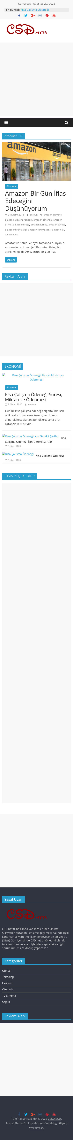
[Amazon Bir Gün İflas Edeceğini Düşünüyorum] (36, 145)
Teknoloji (8, 977)
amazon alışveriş (52, 214)
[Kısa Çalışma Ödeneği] (18, 454)
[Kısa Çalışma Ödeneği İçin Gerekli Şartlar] (30, 436)
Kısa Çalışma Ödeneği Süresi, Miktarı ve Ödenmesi (33, 396)
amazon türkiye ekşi (16, 229)
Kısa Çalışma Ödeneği (34, 10)
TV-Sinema (9, 995)
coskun (34, 214)
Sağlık (6, 1002)
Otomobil (8, 989)
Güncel (6, 970)
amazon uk (58, 229)
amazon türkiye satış (39, 229)
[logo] (28, 908)
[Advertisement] (36, 79)
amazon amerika (42, 219)
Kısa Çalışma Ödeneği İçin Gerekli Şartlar (35, 440)
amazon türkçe (21, 224)
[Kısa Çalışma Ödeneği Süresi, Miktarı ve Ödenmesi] (36, 375)
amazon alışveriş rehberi (18, 219)
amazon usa (11, 234)
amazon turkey (39, 224)
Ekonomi (11, 186)
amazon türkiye (56, 224)
